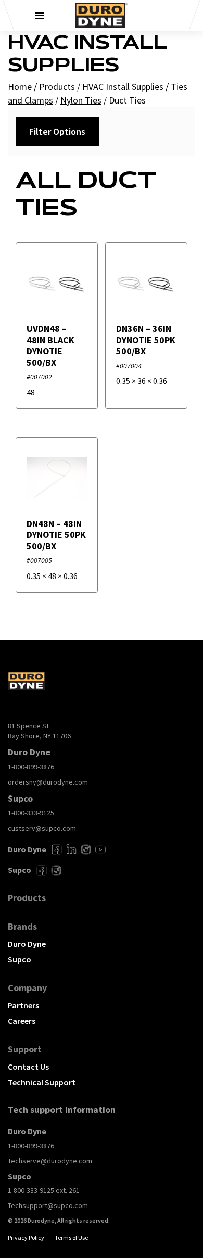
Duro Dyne (27, 944)
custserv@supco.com (42, 828)
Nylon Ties (81, 100)
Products (57, 87)
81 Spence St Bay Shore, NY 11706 (39, 731)
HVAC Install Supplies (122, 87)
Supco (19, 959)
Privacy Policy (26, 1237)
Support (25, 1049)
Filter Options (57, 131)
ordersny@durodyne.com (48, 782)
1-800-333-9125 (31, 812)
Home (20, 87)
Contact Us (28, 1066)
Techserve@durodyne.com (50, 1160)
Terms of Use (71, 1237)
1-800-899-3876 (31, 767)
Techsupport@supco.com (48, 1205)
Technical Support (41, 1082)
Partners (23, 1005)
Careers (21, 1021)
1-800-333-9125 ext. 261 (44, 1190)
